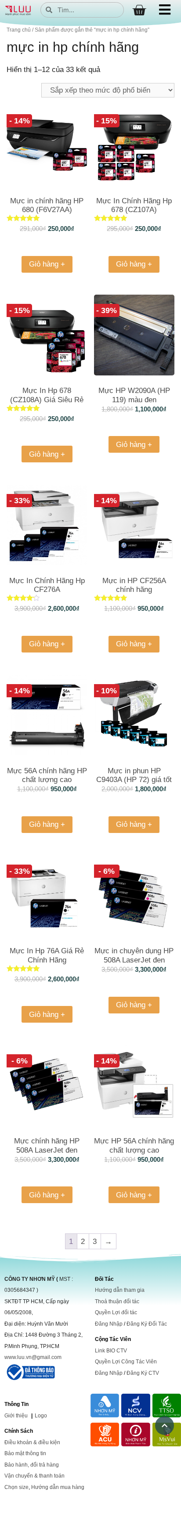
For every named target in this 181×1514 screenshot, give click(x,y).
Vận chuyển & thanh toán (34, 1476)
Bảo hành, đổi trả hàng (31, 1465)
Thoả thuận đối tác (117, 1301)
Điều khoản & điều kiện (32, 1442)
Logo (41, 1416)
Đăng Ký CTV (143, 1373)
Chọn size (16, 1487)
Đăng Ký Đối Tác (147, 1324)
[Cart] (139, 10)
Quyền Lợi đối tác (116, 1312)
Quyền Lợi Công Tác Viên (126, 1362)
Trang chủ (19, 30)
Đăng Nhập (109, 1324)
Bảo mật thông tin (25, 1453)
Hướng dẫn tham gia (120, 1290)
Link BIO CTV (111, 1351)
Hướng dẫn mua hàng (57, 1487)
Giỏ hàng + (47, 264)
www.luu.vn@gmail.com (33, 1357)
